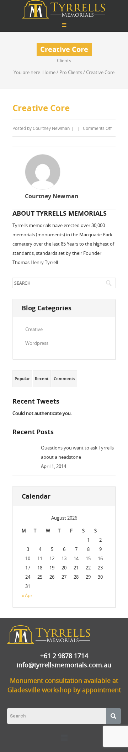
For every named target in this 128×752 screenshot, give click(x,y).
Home (48, 72)
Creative (34, 329)
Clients (64, 60)
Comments (64, 378)
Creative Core (41, 108)
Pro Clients (70, 72)
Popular (22, 378)
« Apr (27, 595)
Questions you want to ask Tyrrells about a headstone (77, 452)
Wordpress (36, 343)
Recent (42, 378)
